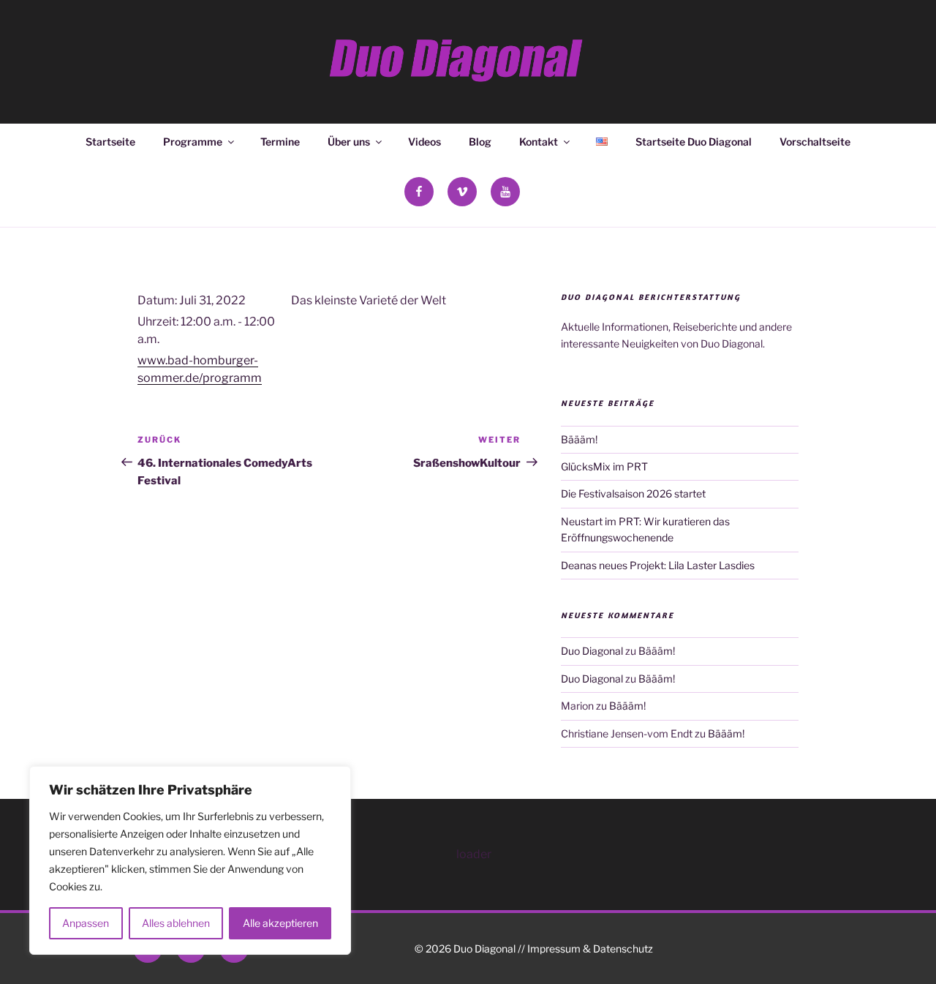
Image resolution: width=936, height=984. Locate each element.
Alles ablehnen (176, 923)
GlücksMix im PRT (604, 466)
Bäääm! (579, 439)
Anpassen (85, 923)
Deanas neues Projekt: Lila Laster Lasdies (658, 565)
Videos (424, 141)
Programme (192, 141)
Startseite (110, 141)
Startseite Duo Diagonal (693, 141)
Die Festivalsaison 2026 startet (633, 493)
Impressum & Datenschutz (590, 948)
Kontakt (538, 141)
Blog (480, 141)
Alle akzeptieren (280, 923)
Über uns (349, 141)
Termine (280, 141)
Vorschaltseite (815, 141)
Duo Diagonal (592, 651)
